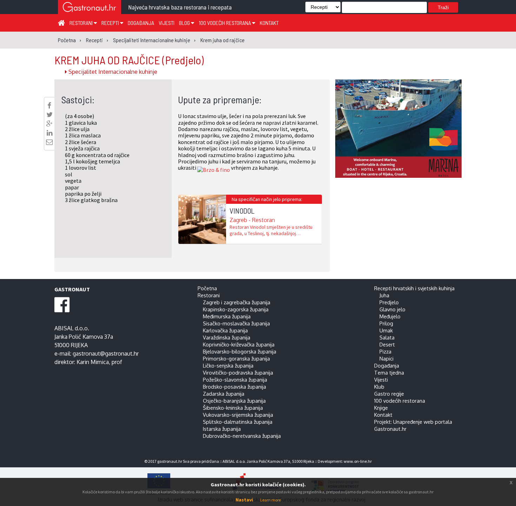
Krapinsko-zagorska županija (236, 309)
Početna (207, 288)
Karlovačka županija (225, 330)
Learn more (270, 499)
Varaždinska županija (226, 337)
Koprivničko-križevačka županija (238, 344)
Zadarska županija (223, 393)
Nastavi (244, 500)
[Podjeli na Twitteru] (49, 114)
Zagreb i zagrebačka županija (236, 302)
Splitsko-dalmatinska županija (237, 422)
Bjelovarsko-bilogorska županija (239, 351)
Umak (386, 330)
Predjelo (389, 302)
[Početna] (61, 22)
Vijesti (166, 22)
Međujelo (390, 316)
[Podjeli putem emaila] (49, 142)
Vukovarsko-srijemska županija (238, 414)
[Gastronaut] (89, 8)
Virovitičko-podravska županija (238, 372)
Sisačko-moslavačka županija (236, 323)
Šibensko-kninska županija (233, 407)
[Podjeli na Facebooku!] (49, 105)
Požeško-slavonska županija (235, 379)
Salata (387, 337)
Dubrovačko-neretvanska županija (242, 436)
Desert (387, 344)
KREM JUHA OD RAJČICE (129, 59)
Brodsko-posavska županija (234, 386)
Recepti (110, 22)
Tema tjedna (389, 372)
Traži (443, 7)
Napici (386, 358)
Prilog (386, 323)
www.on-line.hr (358, 461)
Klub (379, 386)
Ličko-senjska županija (228, 365)
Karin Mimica (93, 361)
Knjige (381, 407)
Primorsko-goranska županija (236, 358)
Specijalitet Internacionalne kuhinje (112, 71)
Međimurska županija (227, 316)
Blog (185, 22)
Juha (384, 295)
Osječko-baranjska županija (234, 400)
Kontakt (269, 22)
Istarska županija (222, 429)
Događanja (141, 22)
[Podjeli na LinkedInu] (49, 133)
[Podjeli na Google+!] (49, 123)
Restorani (82, 22)
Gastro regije (389, 393)
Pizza (385, 351)
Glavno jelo (392, 309)
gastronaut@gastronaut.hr (106, 353)
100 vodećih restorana (225, 22)
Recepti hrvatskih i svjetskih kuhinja (414, 288)
